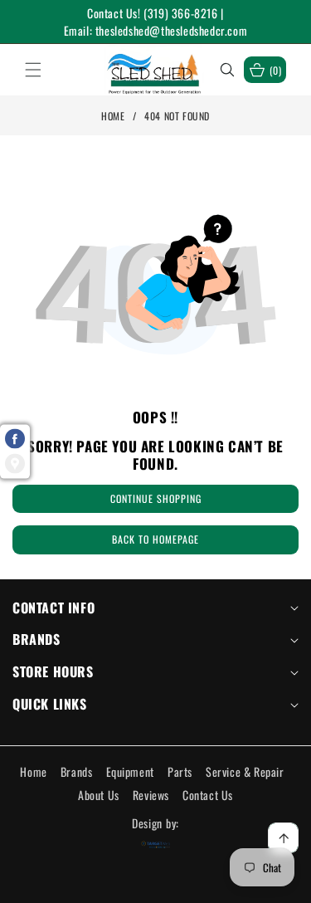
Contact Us (207, 794)
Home (112, 116)
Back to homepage (155, 539)
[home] (155, 884)
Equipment (130, 771)
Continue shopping (156, 498)
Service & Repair (245, 771)
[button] (43, 69)
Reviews (151, 794)
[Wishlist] (93, 884)
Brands (77, 771)
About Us (98, 794)
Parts (180, 771)
